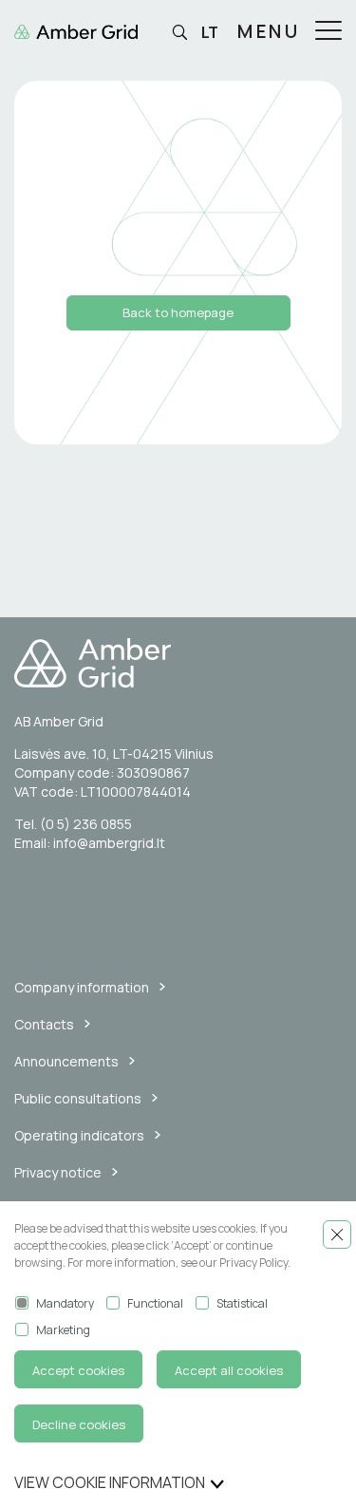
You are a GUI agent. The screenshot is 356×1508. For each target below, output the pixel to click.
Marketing (63, 1330)
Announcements (66, 1061)
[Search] (179, 33)
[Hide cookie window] (337, 1234)
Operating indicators (79, 1135)
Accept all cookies (229, 1370)
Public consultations (77, 1098)
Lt (209, 32)
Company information (81, 987)
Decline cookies (78, 1424)
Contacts (44, 1024)
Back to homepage (178, 312)
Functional (155, 1303)
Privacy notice (58, 1172)
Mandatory (65, 1303)
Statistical (242, 1303)
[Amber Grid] (178, 663)
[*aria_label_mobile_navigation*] (328, 32)
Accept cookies (78, 1370)
